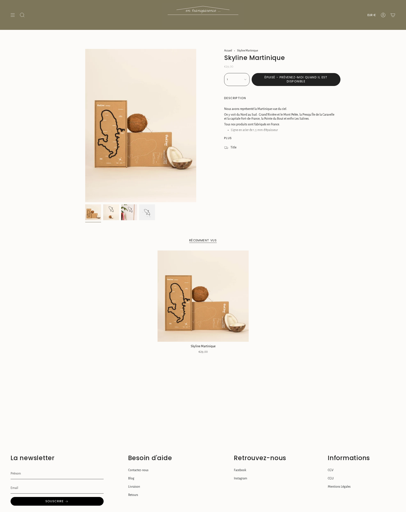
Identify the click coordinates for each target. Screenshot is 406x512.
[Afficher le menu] (12, 15)
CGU (331, 478)
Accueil (228, 50)
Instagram (240, 478)
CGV (330, 470)
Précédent (85, 125)
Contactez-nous (138, 470)
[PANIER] (393, 15)
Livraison (134, 486)
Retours (133, 495)
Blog (131, 478)
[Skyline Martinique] (203, 296)
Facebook (240, 470)
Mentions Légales (339, 486)
